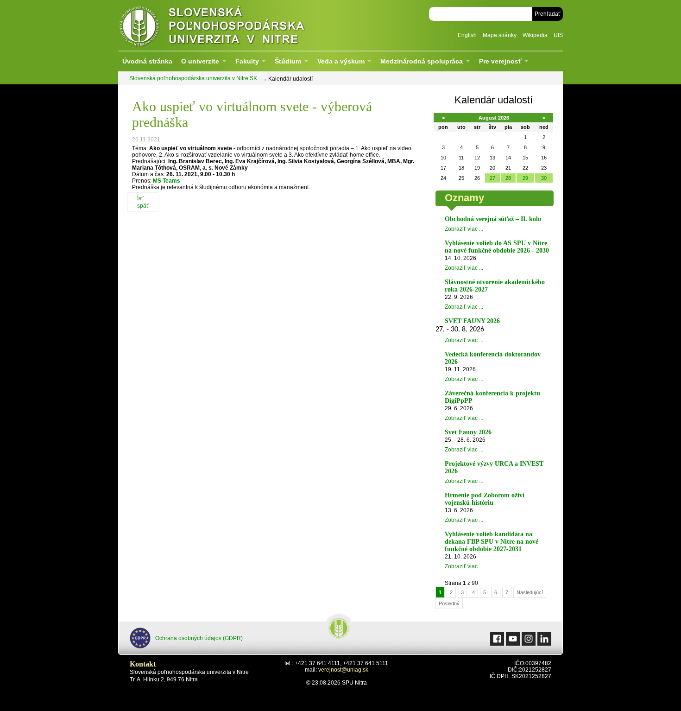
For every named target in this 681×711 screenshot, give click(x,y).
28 (508, 178)
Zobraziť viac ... (464, 229)
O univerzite (200, 61)
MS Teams (165, 181)
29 (525, 178)
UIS (558, 35)
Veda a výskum (341, 61)
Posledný (449, 603)
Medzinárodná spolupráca (421, 61)
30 (544, 178)
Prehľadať (548, 14)
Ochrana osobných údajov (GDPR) (199, 638)
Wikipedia (535, 35)
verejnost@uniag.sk (343, 670)
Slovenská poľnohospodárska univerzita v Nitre (231, 25)
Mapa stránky (500, 35)
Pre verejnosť (500, 61)
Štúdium (288, 61)
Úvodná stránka (147, 61)
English (467, 35)
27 (492, 178)
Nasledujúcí (530, 592)
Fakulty (247, 61)
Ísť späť (143, 202)
